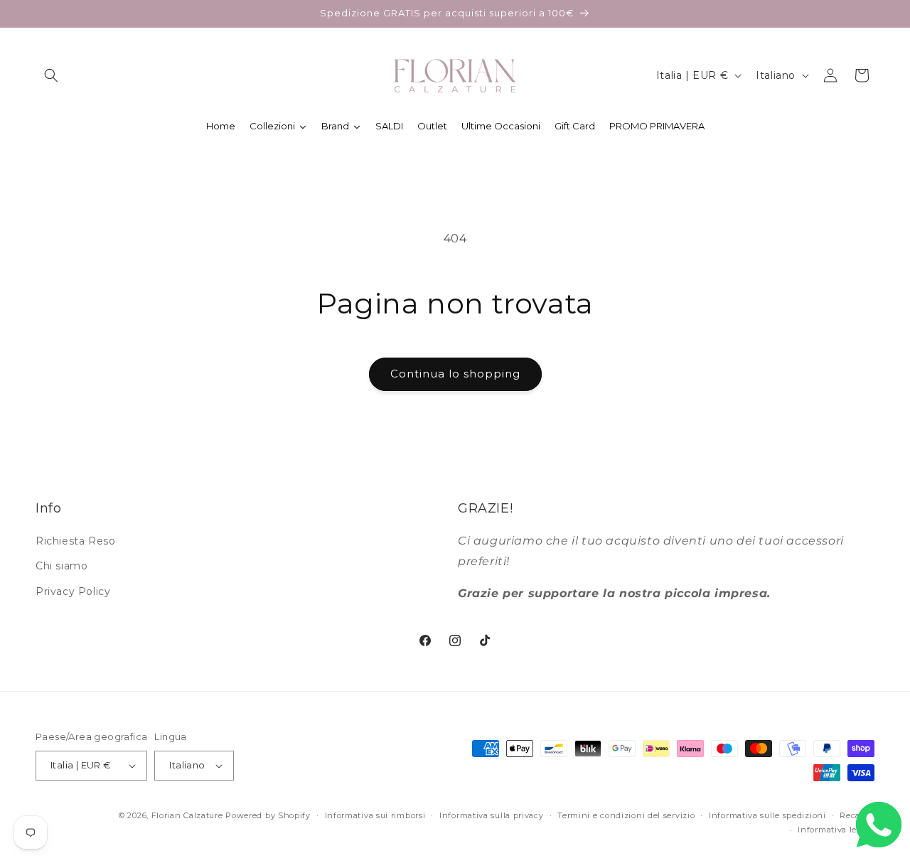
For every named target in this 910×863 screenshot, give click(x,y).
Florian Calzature (187, 815)
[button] (51, 75)
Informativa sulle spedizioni (767, 815)
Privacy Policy (73, 591)
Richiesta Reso (75, 541)
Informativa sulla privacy (491, 815)
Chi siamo (61, 565)
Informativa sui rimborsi (375, 815)
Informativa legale (836, 830)
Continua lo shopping (455, 373)
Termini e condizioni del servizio (626, 815)
